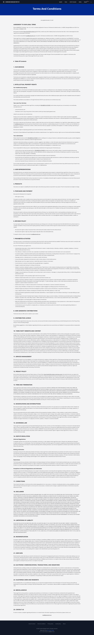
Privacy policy (50, 623)
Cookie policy (58, 623)
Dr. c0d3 (52, 630)
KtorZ (48, 630)
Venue (66, 1)
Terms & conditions (41, 623)
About (64, 623)
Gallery (80, 1)
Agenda (60, 1)
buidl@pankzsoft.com (30, 35)
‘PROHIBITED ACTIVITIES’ (45, 105)
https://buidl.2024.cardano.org (30, 31)
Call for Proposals (73, 1)
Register (85, 1)
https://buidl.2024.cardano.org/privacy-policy (53, 374)
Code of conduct (32, 623)
